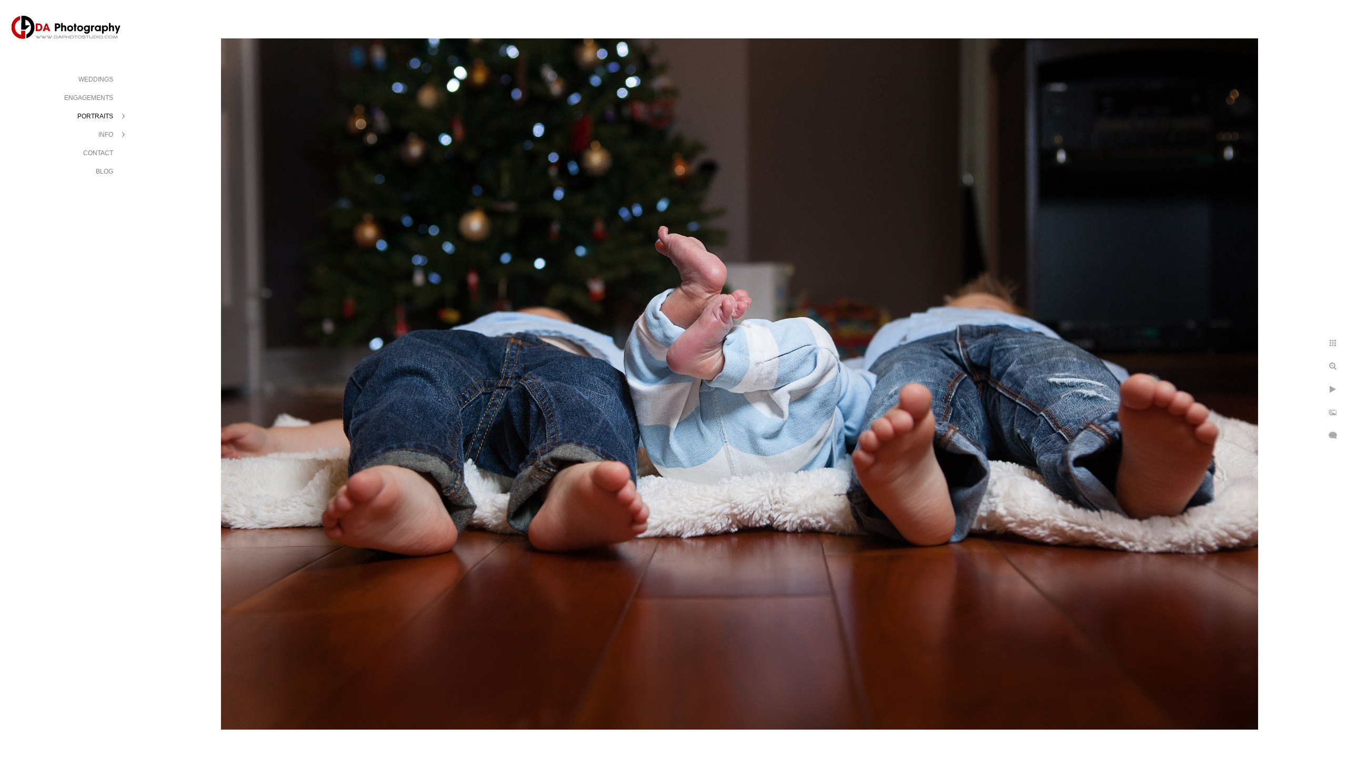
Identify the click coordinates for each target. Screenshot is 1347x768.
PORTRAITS (95, 116)
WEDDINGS (95, 79)
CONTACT (98, 153)
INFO (105, 134)
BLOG (104, 171)
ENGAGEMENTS (88, 98)
